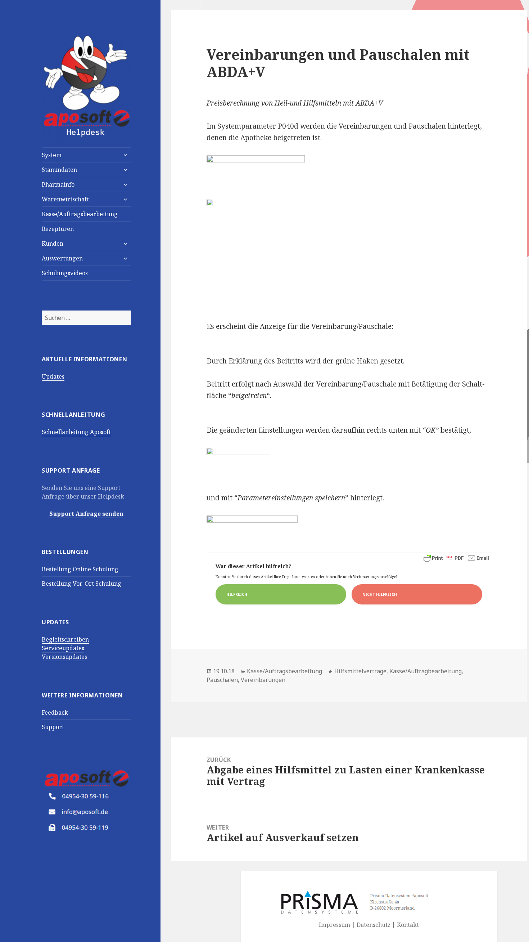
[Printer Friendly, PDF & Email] (456, 558)
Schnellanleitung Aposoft (76, 432)
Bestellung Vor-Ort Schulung (81, 584)
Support (53, 727)
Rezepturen (58, 229)
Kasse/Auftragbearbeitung (425, 671)
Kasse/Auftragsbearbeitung (80, 214)
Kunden (52, 243)
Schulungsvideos (65, 273)
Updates (53, 376)
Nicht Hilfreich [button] (379, 594)
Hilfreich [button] (236, 594)
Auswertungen (62, 258)
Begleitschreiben (65, 639)
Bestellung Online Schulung (80, 569)
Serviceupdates (63, 648)
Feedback (55, 712)
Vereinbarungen (263, 680)
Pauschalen (222, 680)
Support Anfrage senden (86, 514)
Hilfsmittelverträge (360, 671)
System (52, 155)
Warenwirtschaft (65, 199)
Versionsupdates (64, 657)
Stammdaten (59, 170)
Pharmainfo (58, 184)
